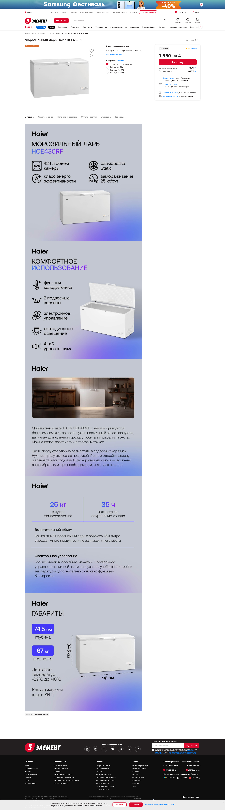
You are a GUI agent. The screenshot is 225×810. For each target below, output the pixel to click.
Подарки (135, 772)
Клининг (99, 772)
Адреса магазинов (31, 769)
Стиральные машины (118, 27)
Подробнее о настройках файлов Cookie (159, 805)
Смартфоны (62, 27)
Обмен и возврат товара (63, 775)
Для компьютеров (102, 783)
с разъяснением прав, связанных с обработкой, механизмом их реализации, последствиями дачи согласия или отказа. (176, 752)
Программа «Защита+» (104, 766)
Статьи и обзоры (31, 775)
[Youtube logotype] (87, 749)
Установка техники (102, 769)
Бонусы (135, 775)
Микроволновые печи (178, 27)
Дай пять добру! (30, 783)
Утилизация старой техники (106, 786)
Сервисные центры (102, 789)
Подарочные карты (86, 12)
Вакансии (28, 777)
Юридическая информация (64, 777)
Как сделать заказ (60, 766)
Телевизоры (87, 27)
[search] (165, 20)
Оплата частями (138, 777)
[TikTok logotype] (138, 749)
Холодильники (101, 27)
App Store (183, 777)
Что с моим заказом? (119, 12)
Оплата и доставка (102, 12)
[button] (200, 27)
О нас (27, 766)
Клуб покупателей (171, 761)
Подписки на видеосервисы (106, 777)
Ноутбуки (162, 27)
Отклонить (120, 804)
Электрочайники (148, 27)
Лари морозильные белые (37, 714)
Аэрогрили (134, 27)
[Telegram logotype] (121, 749)
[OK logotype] (129, 749)
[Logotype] (37, 21)
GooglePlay (170, 777)
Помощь (64, 12)
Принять (136, 804)
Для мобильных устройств (105, 780)
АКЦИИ (30, 27)
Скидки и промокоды (140, 766)
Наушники (194, 27)
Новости (28, 772)
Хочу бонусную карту (148, 12)
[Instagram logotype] (95, 749)
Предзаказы (136, 780)
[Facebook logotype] (104, 749)
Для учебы (41, 27)
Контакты (133, 12)
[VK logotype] (112, 749)
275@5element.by (194, 770)
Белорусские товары (139, 769)
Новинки (135, 783)
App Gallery (196, 777)
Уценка (51, 27)
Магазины (54, 12)
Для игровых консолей (104, 775)
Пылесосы (75, 27)
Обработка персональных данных (66, 780)
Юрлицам (73, 12)
